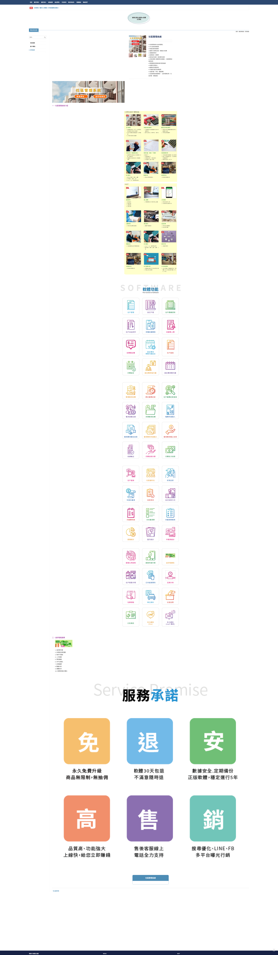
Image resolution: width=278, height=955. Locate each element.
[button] (144, 49)
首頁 (237, 31)
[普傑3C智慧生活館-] (137, 43)
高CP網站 (32, 46)
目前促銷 (32, 43)
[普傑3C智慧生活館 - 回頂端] (274, 949)
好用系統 (247, 31)
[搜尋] (44, 37)
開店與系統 (241, 31)
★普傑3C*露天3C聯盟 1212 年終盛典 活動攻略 (47, 8)
